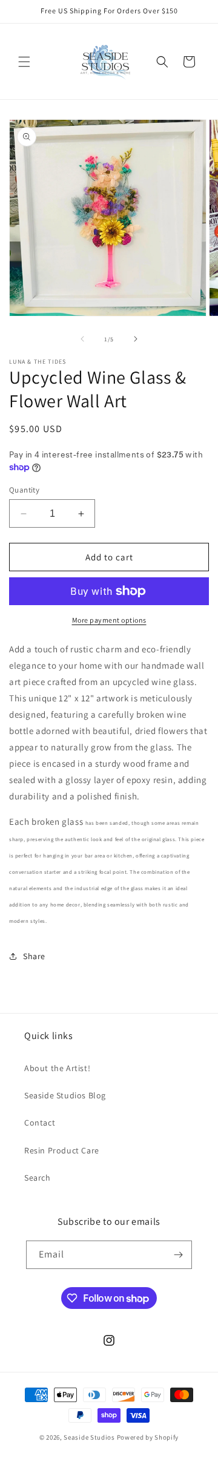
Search (37, 1177)
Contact (39, 1122)
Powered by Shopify (148, 1437)
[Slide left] (82, 339)
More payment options (109, 620)
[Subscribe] (178, 1255)
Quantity (24, 490)
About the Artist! (57, 1068)
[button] (24, 61)
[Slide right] (135, 339)
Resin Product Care (61, 1150)
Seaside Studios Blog (65, 1095)
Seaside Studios (89, 1437)
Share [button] (34, 956)
